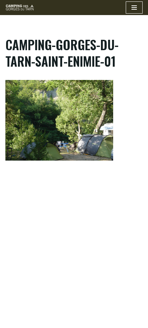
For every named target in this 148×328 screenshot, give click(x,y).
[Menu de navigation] (134, 7)
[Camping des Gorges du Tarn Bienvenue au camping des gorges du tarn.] (19, 7)
